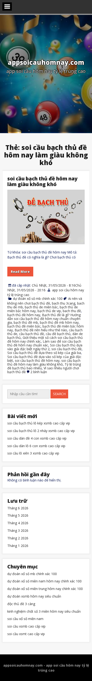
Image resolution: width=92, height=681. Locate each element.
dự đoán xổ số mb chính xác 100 (38, 298)
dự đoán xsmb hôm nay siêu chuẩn (34, 596)
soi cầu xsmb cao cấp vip (26, 626)
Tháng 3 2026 (17, 531)
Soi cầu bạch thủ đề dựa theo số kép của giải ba (44, 352)
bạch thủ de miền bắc (41, 307)
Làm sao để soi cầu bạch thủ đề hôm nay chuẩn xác (44, 343)
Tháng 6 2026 (17, 508)
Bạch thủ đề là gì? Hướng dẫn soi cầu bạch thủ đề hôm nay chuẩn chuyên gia (44, 319)
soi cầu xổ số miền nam (25, 619)
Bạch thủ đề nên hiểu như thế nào (41, 330)
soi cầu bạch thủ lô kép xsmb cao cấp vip (38, 423)
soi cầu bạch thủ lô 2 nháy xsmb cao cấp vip (41, 431)
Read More (20, 271)
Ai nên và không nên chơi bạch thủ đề (44, 301)
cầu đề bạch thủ (58, 334)
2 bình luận (38, 372)
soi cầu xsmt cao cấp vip (26, 634)
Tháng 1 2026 (17, 546)
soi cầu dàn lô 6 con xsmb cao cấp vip (36, 446)
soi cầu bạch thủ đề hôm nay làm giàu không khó (42, 181)
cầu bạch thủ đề (31, 334)
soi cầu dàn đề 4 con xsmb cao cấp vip (37, 439)
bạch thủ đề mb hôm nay (59, 322)
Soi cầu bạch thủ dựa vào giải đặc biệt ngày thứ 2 (44, 347)
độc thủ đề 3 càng (21, 604)
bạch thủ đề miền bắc (24, 326)
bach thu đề (72, 311)
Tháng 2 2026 (17, 538)
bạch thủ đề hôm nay (23, 315)
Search (59, 394)
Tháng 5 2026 (17, 516)
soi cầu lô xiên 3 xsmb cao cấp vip (33, 453)
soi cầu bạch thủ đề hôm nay (37, 360)
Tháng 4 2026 (17, 523)
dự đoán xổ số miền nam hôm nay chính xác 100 (44, 581)
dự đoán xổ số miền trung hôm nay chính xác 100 (45, 589)
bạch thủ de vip (49, 311)
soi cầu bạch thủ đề (66, 349)
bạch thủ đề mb (26, 322)
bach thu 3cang (63, 303)
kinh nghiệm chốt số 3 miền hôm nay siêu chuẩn (44, 612)
